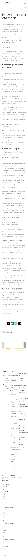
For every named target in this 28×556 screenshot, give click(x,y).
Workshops (22, 376)
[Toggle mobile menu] (25, 3)
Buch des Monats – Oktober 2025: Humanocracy (20, 350)
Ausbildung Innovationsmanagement (22, 387)
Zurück (19, 7)
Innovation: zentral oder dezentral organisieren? (5, 489)
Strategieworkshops (22, 404)
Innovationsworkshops (22, 402)
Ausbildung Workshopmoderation (22, 382)
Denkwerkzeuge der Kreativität (22, 435)
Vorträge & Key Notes (22, 391)
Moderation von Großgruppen (22, 411)
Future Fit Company (21, 424)
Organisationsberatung (22, 373)
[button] (3, 345)
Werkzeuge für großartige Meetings (22, 443)
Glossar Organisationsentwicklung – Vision (5, 507)
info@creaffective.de (7, 391)
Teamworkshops (22, 406)
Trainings (21, 378)
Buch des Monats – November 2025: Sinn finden (7, 350)
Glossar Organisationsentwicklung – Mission (5, 524)
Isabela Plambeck (8, 311)
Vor (24, 7)
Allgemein (8, 313)
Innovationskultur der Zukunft (22, 429)
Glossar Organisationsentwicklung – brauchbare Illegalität (5, 541)
